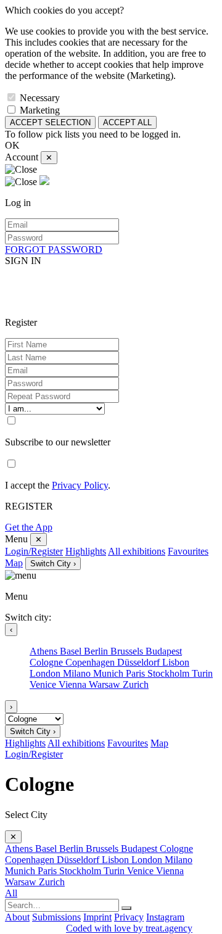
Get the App (28, 527)
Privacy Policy (80, 485)
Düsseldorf (139, 662)
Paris (136, 673)
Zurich (136, 684)
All (11, 893)
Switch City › (53, 563)
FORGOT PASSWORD (53, 249)
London (46, 673)
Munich (109, 673)
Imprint (97, 917)
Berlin (97, 651)
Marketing (40, 110)
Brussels (128, 651)
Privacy (129, 917)
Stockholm (169, 673)
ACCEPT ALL (127, 122)
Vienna (74, 684)
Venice (44, 684)
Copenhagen (91, 662)
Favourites (188, 551)
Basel (72, 651)
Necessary (40, 98)
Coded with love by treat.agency (129, 928)
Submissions (56, 917)
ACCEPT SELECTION (50, 122)
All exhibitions (136, 551)
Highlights (85, 551)
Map (14, 563)
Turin (202, 673)
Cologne (47, 662)
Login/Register (34, 551)
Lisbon (175, 662)
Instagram (165, 917)
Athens (45, 651)
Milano (78, 673)
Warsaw (106, 684)
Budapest (164, 651)
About (17, 917)
